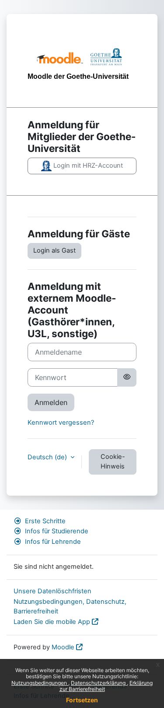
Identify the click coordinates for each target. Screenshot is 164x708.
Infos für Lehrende (53, 542)
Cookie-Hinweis (113, 461)
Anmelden (51, 402)
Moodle (63, 647)
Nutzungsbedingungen (39, 683)
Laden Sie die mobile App (52, 622)
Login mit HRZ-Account (87, 165)
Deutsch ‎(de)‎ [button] (48, 457)
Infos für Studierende (56, 531)
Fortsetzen (82, 700)
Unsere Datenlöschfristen (52, 591)
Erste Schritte (45, 521)
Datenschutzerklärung (99, 683)
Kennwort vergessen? (61, 422)
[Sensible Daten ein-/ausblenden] (126, 377)
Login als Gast (54, 250)
